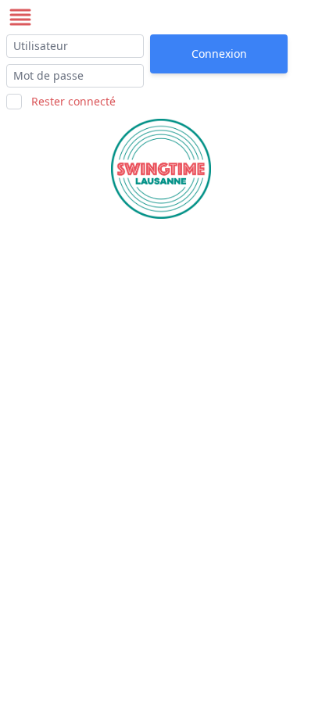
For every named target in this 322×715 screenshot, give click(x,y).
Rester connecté (73, 101)
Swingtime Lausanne (116, 16)
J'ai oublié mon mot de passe (212, 86)
